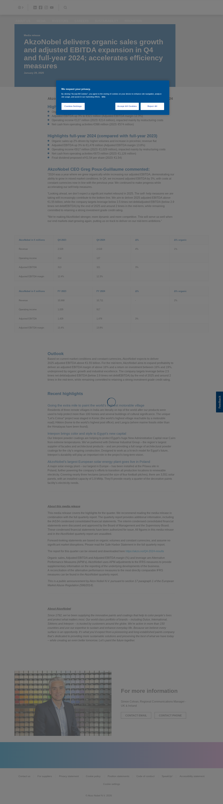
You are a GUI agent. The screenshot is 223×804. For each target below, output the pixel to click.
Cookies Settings (73, 106)
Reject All (152, 106)
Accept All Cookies (127, 106)
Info (103, 97)
